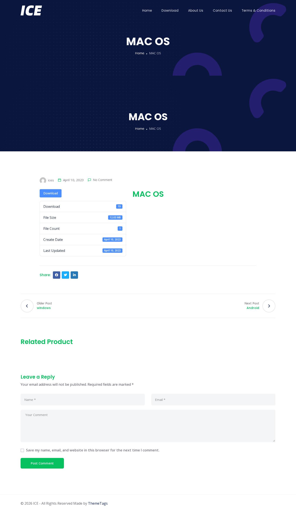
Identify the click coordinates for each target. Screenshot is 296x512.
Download (170, 10)
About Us (195, 10)
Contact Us (222, 10)
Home (147, 10)
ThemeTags (98, 503)
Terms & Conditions (258, 10)
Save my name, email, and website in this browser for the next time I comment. (92, 450)
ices (50, 180)
